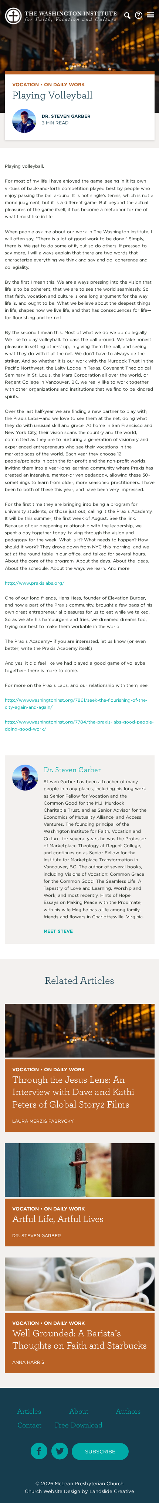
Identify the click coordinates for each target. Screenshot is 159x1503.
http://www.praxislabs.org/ (34, 583)
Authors (128, 1411)
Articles (29, 1411)
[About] (138, 15)
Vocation (25, 84)
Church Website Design (52, 1491)
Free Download (78, 1424)
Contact (29, 1424)
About (78, 1411)
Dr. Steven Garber (66, 116)
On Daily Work (64, 84)
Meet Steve (58, 931)
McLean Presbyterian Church (89, 1483)
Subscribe (100, 1451)
